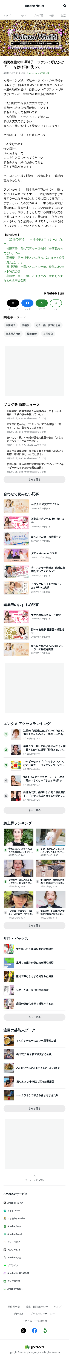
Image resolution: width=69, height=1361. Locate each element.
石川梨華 (48, 333)
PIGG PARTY (13, 1249)
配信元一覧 (14, 1306)
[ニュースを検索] (65, 6)
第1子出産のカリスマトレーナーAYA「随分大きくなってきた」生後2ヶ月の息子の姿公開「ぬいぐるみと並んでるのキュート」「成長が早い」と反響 (44, 782)
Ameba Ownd (14, 1234)
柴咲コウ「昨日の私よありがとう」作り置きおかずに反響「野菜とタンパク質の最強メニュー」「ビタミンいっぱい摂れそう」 (44, 751)
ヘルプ (57, 1306)
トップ (7, 15)
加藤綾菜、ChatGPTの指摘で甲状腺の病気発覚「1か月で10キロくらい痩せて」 (53, 915)
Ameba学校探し (15, 1288)
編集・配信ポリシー (37, 1306)
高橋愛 (25, 325)
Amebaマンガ (14, 1257)
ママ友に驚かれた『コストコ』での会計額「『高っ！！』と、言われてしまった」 (34, 426)
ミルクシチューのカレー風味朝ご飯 (36, 1040)
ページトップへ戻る (34, 1179)
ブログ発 (38, 15)
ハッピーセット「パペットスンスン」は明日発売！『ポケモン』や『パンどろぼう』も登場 (44, 765)
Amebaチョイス (15, 1202)
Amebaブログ (14, 1226)
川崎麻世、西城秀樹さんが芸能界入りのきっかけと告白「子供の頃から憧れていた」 (35, 412)
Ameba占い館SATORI (18, 1273)
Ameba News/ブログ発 (38, 73)
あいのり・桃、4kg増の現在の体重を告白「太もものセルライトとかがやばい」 (35, 439)
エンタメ (22, 15)
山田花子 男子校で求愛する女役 (34, 1054)
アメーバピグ (13, 1241)
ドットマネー (13, 1210)
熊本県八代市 (13, 333)
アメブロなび (13, 1280)
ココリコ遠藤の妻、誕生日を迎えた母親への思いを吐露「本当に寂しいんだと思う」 (35, 452)
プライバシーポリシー (42, 1313)
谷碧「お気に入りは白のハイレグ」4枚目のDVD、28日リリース (53, 851)
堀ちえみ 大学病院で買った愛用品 (35, 1081)
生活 (63, 15)
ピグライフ (12, 1265)
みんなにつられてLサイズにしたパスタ (38, 1068)
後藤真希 (32, 333)
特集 (52, 15)
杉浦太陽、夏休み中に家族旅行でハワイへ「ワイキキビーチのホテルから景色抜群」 (35, 466)
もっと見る (34, 479)
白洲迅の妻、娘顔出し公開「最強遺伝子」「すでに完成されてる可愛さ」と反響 (44, 795)
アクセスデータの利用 (34, 1320)
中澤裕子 (11, 325)
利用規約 (19, 1313)
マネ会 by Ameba (16, 1218)
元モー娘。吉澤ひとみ (48, 325)
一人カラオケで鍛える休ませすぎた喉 (37, 1095)
